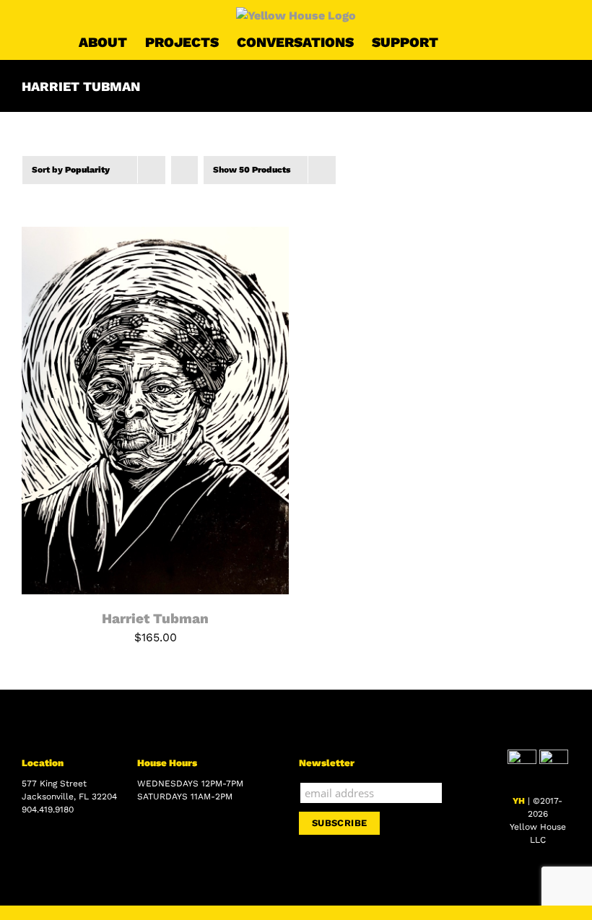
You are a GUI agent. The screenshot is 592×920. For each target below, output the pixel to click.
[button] (490, 42)
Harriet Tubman (155, 618)
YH (519, 801)
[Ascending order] (184, 170)
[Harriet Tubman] (155, 235)
